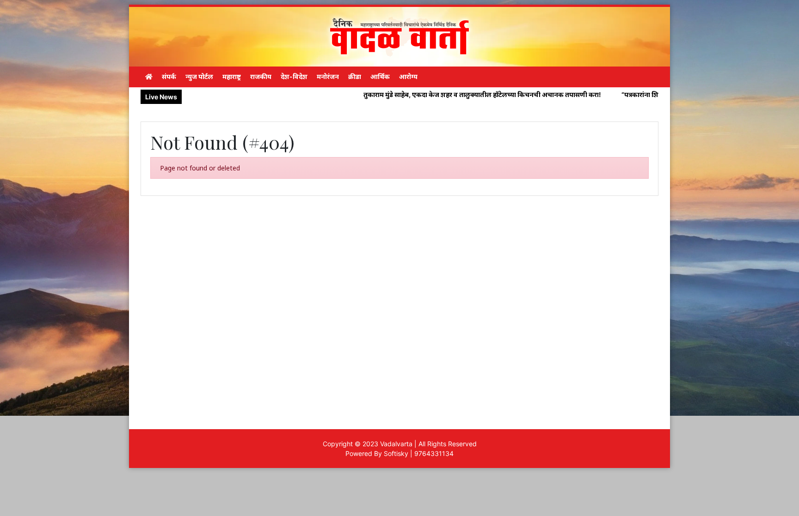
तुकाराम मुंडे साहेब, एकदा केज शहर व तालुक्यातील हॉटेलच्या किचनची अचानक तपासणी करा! (445, 94)
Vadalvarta (396, 444)
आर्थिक (380, 76)
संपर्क (169, 76)
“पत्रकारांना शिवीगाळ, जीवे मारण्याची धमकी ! (643, 94)
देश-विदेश (294, 76)
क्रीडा (354, 76)
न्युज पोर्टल (199, 76)
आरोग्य (408, 76)
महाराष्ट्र (231, 76)
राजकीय (260, 76)
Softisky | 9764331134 (419, 453)
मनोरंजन (328, 76)
